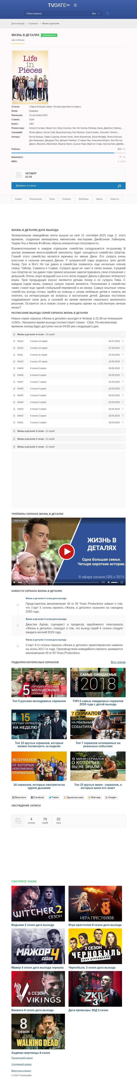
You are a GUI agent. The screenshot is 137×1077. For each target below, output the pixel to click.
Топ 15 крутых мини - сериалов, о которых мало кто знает (98, 786)
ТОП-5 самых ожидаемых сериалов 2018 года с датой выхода (98, 703)
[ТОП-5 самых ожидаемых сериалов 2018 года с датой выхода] (98, 696)
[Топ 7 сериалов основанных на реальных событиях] (98, 738)
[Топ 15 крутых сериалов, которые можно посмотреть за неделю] (39, 738)
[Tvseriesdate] (57, 5)
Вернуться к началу (21, 1071)
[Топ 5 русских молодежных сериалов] (39, 696)
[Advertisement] (53, 214)
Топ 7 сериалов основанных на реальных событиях (98, 744)
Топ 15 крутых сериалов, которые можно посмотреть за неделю (39, 744)
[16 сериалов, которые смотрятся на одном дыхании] (39, 780)
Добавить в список (26, 185)
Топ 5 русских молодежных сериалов (39, 701)
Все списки (118, 662)
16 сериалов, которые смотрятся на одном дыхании (39, 786)
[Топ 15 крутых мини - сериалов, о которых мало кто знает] (98, 780)
